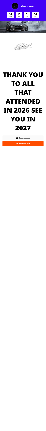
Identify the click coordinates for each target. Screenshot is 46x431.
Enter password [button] (24, 138)
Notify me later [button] (24, 144)
